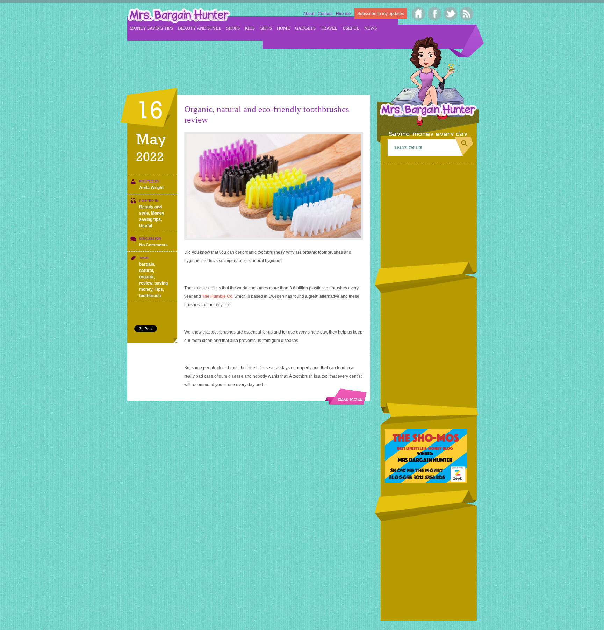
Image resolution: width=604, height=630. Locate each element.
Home (283, 28)
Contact (325, 13)
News (370, 28)
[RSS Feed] (467, 13)
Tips (158, 289)
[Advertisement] (254, 63)
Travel (329, 28)
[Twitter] (451, 13)
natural (146, 270)
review (145, 283)
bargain (146, 264)
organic (146, 276)
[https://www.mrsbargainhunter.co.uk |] (179, 16)
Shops (233, 28)
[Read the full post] (273, 186)
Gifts (266, 28)
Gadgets (305, 28)
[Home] (418, 13)
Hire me (343, 13)
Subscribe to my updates (380, 13)
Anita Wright (151, 187)
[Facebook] (434, 13)
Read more (350, 400)
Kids (250, 28)
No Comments (153, 245)
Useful (351, 28)
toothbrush (150, 295)
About (308, 13)
